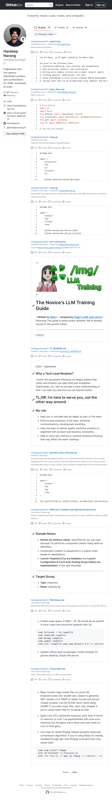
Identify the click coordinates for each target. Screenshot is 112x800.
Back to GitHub (73, 5)
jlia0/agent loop (63, 44)
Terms (21, 785)
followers (12, 92)
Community (56, 785)
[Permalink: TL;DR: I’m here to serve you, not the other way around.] (34, 400)
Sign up (100, 4)
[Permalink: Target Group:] (34, 577)
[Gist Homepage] (14, 5)
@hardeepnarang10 (16, 127)
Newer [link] (65, 772)
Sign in (89, 4)
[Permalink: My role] (34, 411)
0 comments (57, 52)
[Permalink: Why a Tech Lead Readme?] (34, 373)
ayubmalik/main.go (67, 190)
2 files (35, 469)
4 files (36, 52)
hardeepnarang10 (39, 41)
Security (38, 785)
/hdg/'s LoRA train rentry (87, 317)
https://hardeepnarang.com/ (16, 107)
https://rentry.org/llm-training (49, 247)
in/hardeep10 (13, 123)
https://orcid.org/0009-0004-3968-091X (16, 116)
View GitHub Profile (15, 133)
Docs (66, 785)
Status (47, 785)
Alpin (53, 317)
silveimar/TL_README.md (70, 351)
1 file (35, 100)
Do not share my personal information (56, 788)
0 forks (45, 52)
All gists (59, 5)
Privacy (30, 785)
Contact (73, 785)
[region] (69, 69)
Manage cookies (86, 785)
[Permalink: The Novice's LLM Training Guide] (34, 306)
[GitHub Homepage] (47, 792)
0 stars (69, 52)
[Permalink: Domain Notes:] (34, 534)
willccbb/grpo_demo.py (66, 92)
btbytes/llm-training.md (69, 244)
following (9, 95)
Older (74, 772)
